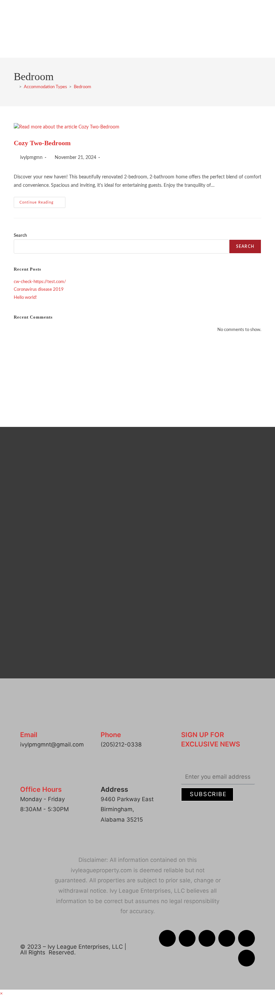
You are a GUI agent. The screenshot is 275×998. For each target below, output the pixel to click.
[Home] (15, 87)
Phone (111, 735)
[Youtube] (246, 958)
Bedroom (82, 87)
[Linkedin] (207, 938)
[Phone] (106, 721)
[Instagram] (187, 938)
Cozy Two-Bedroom (42, 143)
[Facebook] (167, 938)
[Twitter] (226, 938)
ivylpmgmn (31, 157)
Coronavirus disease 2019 (39, 289)
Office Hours (41, 789)
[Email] (26, 721)
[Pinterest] (246, 938)
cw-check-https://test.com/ (40, 282)
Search (20, 235)
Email (28, 735)
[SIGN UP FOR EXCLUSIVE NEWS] (187, 721)
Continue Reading (42, 200)
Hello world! (25, 297)
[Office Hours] (26, 775)
